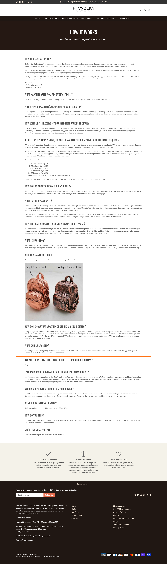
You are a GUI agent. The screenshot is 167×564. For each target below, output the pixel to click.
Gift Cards (117, 515)
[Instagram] (25, 2)
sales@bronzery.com (55, 179)
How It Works (119, 506)
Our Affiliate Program (122, 509)
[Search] (140, 10)
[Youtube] (22, 2)
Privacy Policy (118, 528)
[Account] (145, 10)
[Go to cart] (149, 10)
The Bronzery (33, 554)
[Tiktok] (31, 2)
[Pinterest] (28, 2)
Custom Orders (119, 512)
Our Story (75, 512)
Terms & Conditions (121, 525)
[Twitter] (16, 2)
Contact (75, 518)
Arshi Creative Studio (37, 556)
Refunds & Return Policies (123, 518)
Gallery (75, 509)
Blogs (115, 521)
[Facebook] (19, 2)
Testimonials (77, 515)
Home (74, 506)
